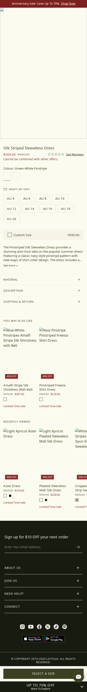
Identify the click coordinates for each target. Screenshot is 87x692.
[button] (43, 279)
